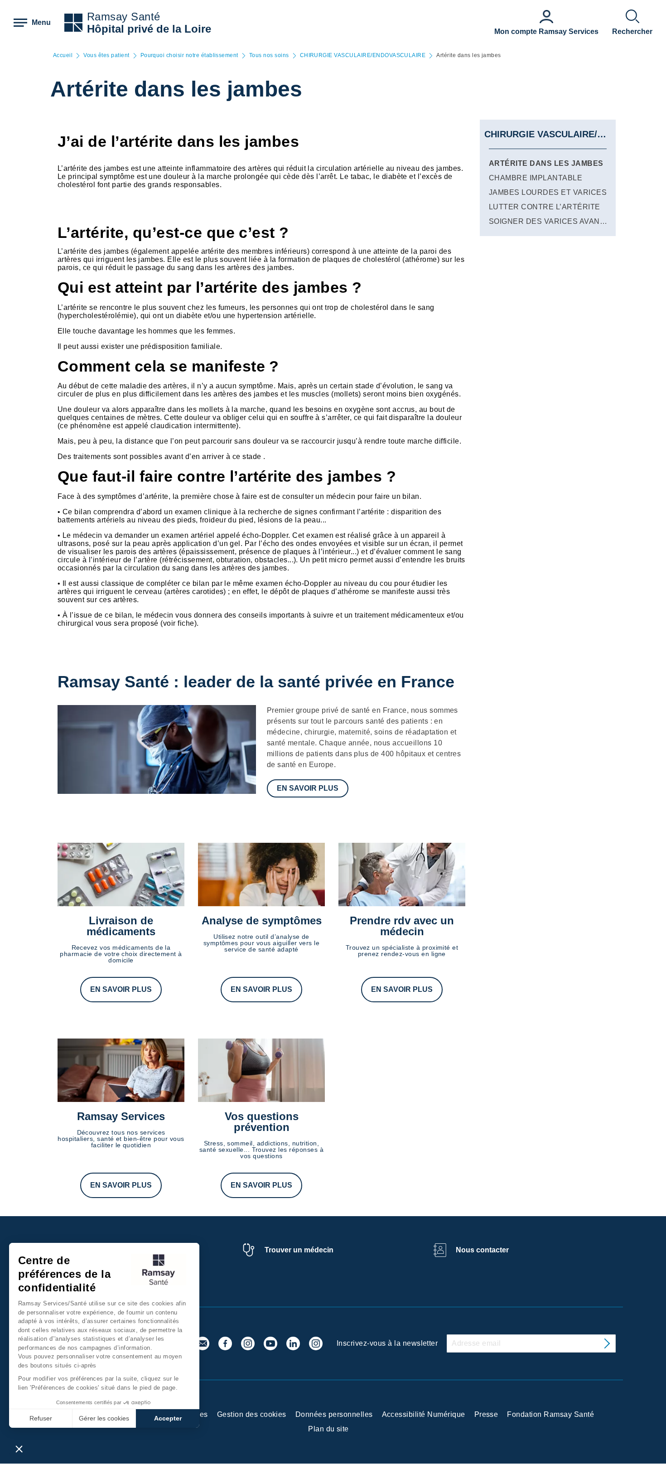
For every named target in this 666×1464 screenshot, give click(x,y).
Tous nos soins (269, 55)
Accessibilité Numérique (423, 1414)
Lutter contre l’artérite (544, 207)
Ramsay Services (121, 1116)
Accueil (62, 55)
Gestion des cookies (251, 1414)
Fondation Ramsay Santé (550, 1414)
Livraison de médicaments (121, 925)
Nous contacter (482, 1250)
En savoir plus (307, 788)
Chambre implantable (535, 178)
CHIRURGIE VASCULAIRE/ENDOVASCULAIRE (363, 55)
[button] (19, 1448)
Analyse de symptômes (262, 920)
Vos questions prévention (262, 1121)
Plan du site (328, 1429)
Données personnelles (334, 1414)
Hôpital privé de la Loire (149, 29)
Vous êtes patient (106, 55)
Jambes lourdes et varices (548, 192)
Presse (486, 1414)
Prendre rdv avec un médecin (402, 925)
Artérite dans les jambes (546, 163)
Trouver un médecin (299, 1250)
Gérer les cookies (104, 1418)
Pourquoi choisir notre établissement (189, 55)
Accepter (168, 1418)
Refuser (40, 1418)
